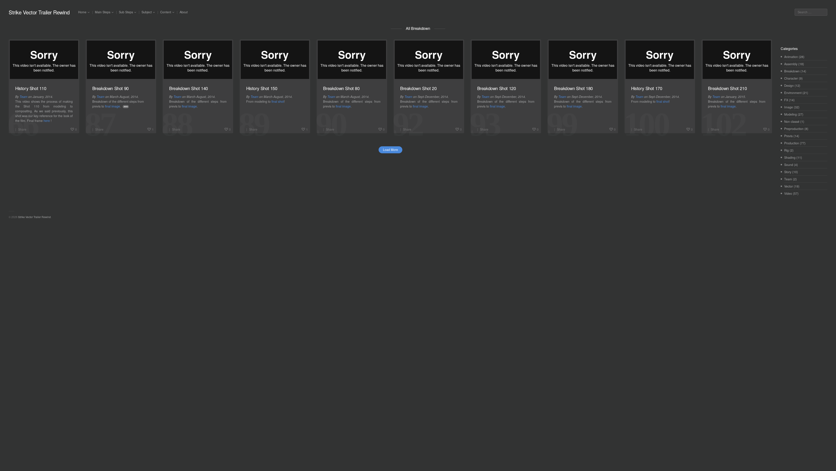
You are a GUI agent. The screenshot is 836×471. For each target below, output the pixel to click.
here (47, 120)
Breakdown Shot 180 (573, 88)
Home (82, 12)
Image (788, 107)
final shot (277, 101)
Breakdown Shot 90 (110, 88)
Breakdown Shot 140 (188, 88)
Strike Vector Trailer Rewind (39, 12)
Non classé (791, 121)
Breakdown (792, 71)
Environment (793, 92)
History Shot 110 (30, 88)
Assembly (790, 64)
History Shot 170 (646, 88)
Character (791, 78)
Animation (791, 57)
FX (786, 100)
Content (165, 12)
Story (787, 172)
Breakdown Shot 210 (727, 88)
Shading (790, 157)
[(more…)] (126, 106)
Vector (788, 186)
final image (112, 106)
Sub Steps (126, 12)
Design (789, 85)
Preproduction (794, 128)
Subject (147, 12)
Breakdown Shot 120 (496, 88)
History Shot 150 (261, 88)
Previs (788, 136)
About (184, 12)
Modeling (790, 114)
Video (788, 193)
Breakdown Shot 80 (341, 88)
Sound (788, 164)
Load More (390, 149)
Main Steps (102, 12)
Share (22, 129)
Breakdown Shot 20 (418, 88)
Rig (786, 150)
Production (791, 143)
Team (23, 96)
